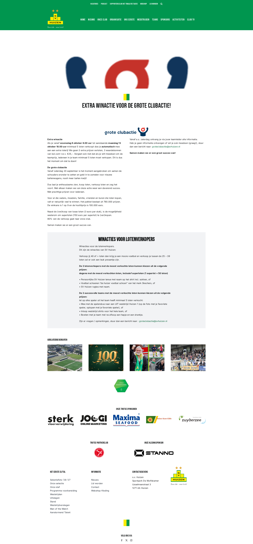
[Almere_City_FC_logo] (99, 448)
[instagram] (131, 540)
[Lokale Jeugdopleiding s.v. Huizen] (121, 379)
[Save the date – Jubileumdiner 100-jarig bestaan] (106, 357)
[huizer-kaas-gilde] (159, 417)
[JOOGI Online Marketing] (93, 415)
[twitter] (126, 540)
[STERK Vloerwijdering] (60, 415)
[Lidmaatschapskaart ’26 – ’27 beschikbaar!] (188, 357)
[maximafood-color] (126, 414)
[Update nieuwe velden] (64, 357)
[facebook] (122, 540)
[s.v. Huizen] (55, 10)
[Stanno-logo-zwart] (154, 447)
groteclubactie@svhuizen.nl (166, 146)
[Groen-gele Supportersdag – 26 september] (147, 357)
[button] (161, 4)
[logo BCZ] (192, 416)
